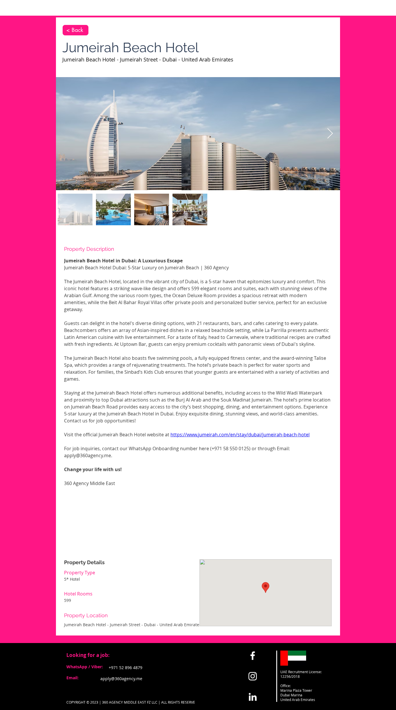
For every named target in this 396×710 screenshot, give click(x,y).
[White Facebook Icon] (252, 655)
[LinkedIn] (252, 696)
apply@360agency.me (121, 678)
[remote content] (198, 515)
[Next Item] (330, 133)
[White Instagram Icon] (252, 676)
